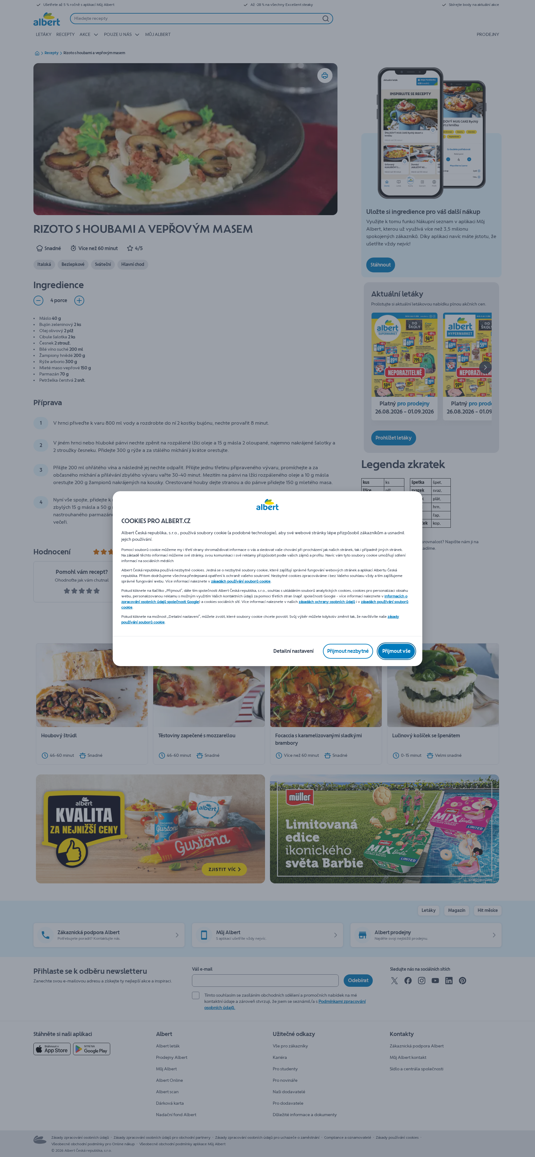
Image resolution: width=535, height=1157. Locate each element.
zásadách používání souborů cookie (241, 581)
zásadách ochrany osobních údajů (327, 602)
